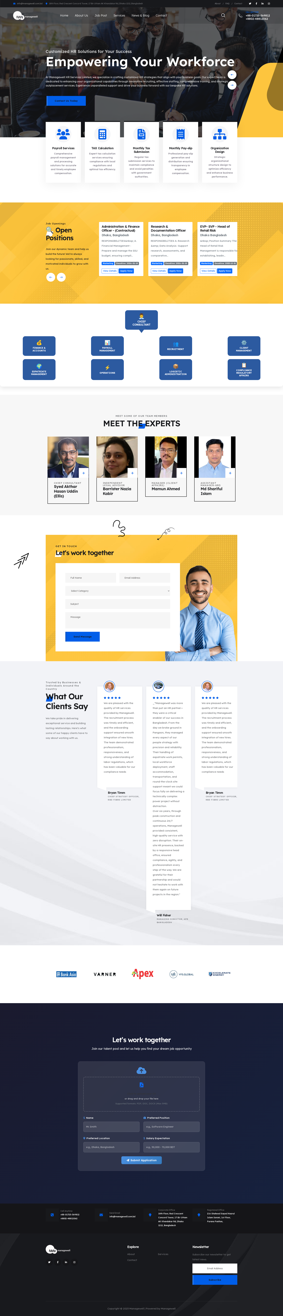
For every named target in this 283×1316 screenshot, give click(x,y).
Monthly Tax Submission (141, 150)
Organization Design (220, 150)
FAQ (227, 3)
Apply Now (122, 270)
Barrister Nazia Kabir (117, 491)
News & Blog (140, 15)
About (218, 3)
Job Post (100, 15)
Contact (238, 3)
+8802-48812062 (68, 1218)
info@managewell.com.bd (29, 3)
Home (64, 15)
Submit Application (144, 1160)
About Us (81, 15)
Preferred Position (158, 1117)
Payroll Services (63, 148)
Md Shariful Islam (211, 491)
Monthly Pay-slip (180, 148)
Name (89, 1117)
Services (119, 15)
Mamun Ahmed (166, 488)
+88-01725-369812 (69, 1214)
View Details (105, 270)
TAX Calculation (102, 148)
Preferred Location (98, 1138)
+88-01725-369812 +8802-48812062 (258, 15)
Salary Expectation (158, 1138)
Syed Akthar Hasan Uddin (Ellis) (66, 491)
